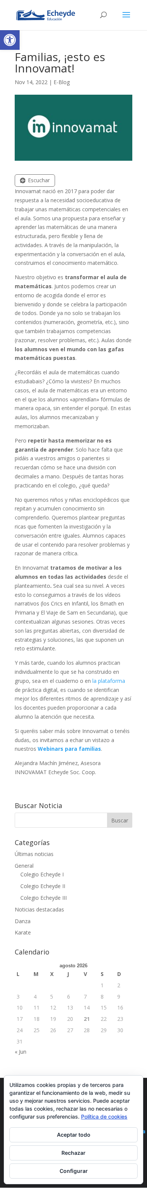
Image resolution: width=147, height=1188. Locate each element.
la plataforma (108, 680)
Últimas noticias (34, 854)
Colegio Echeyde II (42, 886)
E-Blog (62, 82)
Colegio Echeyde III (43, 897)
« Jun (20, 1051)
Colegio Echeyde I (42, 874)
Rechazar (73, 1153)
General (24, 865)
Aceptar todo (73, 1134)
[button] (10, 40)
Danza (23, 921)
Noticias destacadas (39, 909)
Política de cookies (104, 1116)
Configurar (74, 1171)
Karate (23, 932)
